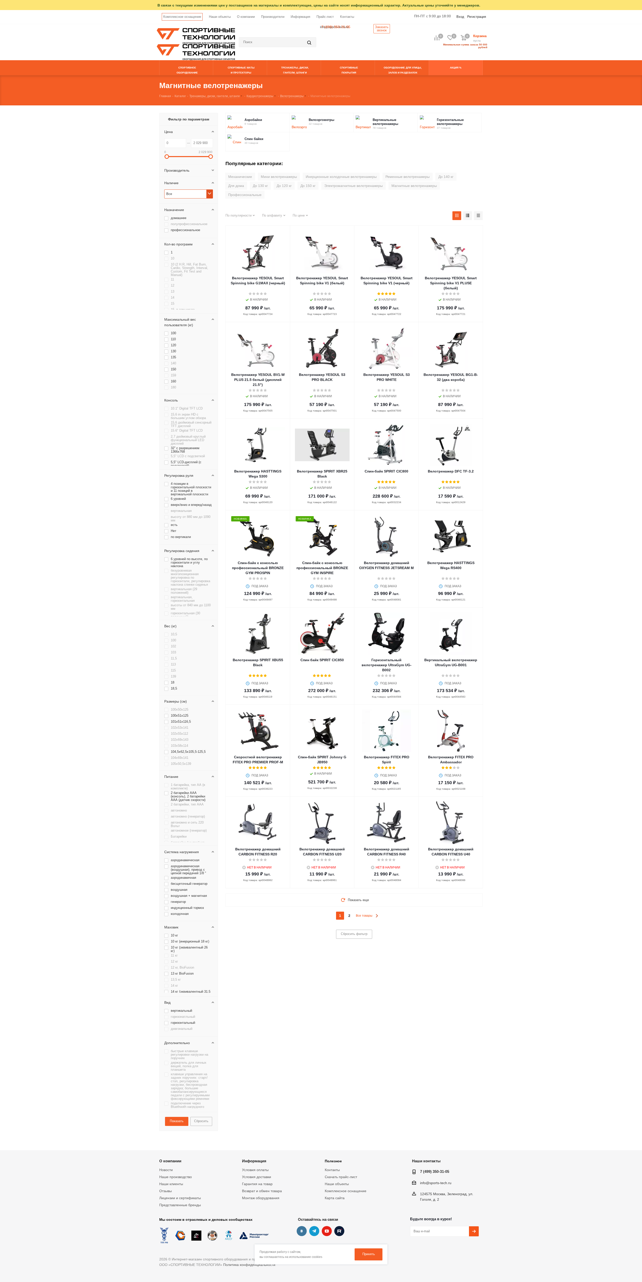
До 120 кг (284, 186)
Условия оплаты (255, 1170)
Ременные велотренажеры (407, 177)
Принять (368, 1254)
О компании (246, 17)
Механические (240, 177)
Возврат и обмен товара (262, 1191)
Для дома (236, 186)
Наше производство (175, 1177)
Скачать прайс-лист (341, 1177)
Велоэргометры (321, 120)
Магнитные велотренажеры (414, 186)
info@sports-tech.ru (435, 1183)
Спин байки (254, 139)
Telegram (314, 1231)
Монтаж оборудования (260, 1198)
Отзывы (165, 1191)
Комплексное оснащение (182, 17)
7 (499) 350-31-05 (335, 27)
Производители (272, 17)
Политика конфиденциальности (249, 1265)
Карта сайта (335, 1198)
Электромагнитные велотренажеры (353, 186)
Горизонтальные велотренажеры (450, 122)
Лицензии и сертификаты (180, 1198)
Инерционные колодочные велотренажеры (341, 177)
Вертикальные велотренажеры (385, 122)
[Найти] (309, 42)
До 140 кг (445, 177)
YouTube (327, 1231)
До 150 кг (307, 186)
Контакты (347, 17)
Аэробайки (253, 120)
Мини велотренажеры (279, 177)
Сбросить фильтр (354, 934)
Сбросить (201, 1121)
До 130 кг (260, 186)
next (376, 915)
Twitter (339, 1231)
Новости (166, 1170)
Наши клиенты (171, 1184)
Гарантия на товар (257, 1184)
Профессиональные (245, 195)
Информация (300, 17)
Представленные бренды (180, 1205)
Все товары (364, 915)
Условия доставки (256, 1177)
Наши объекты (220, 17)
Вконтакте (302, 1231)
